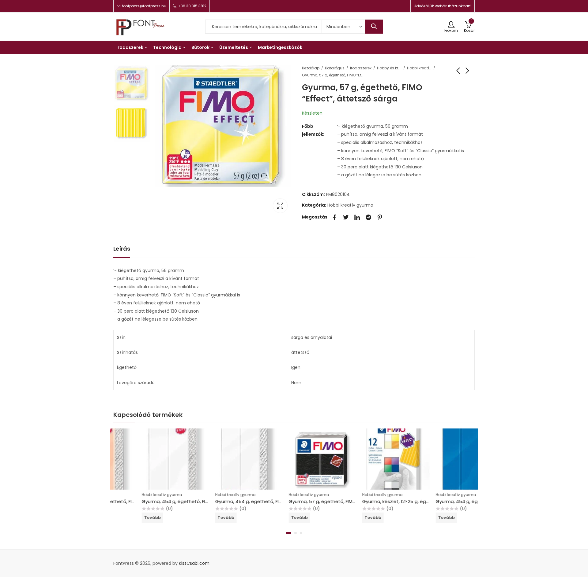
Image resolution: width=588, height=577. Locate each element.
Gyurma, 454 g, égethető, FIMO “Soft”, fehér (163, 501)
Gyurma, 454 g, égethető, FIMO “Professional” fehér (245, 501)
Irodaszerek (360, 68)
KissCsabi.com (194, 563)
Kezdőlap (310, 68)
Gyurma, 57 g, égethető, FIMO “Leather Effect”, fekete (321, 501)
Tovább (124, 517)
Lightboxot (280, 206)
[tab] (121, 249)
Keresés (374, 27)
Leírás (121, 248)
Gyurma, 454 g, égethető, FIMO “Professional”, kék (463, 501)
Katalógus (335, 68)
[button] (288, 533)
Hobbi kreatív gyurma (419, 68)
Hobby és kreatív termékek (389, 68)
